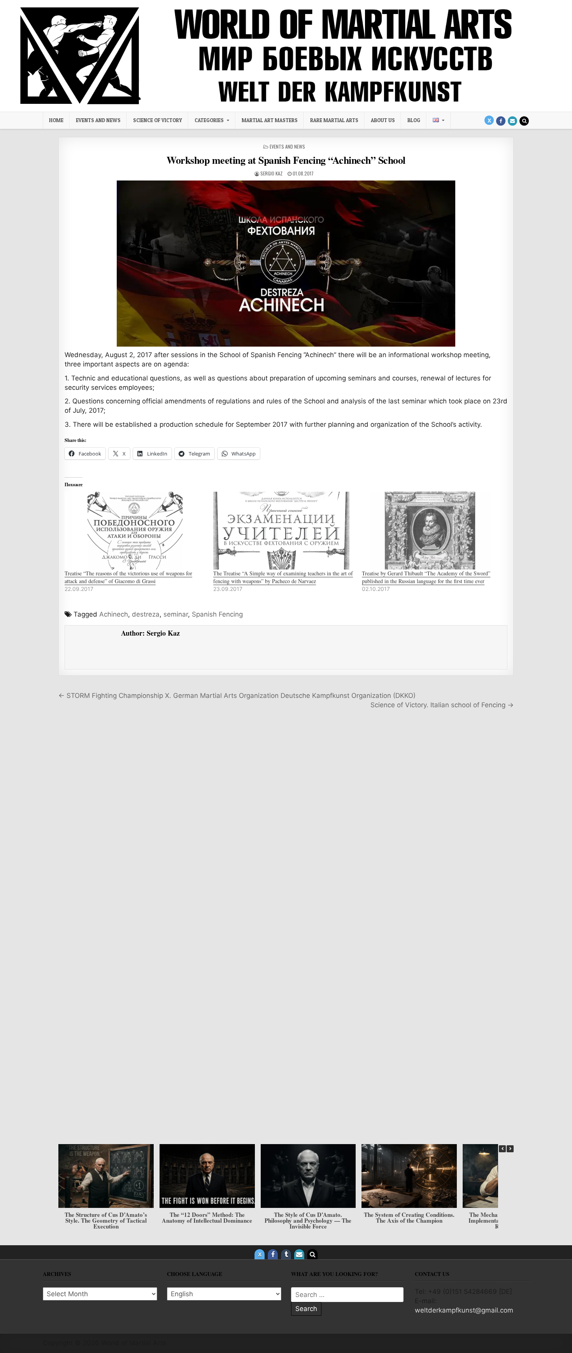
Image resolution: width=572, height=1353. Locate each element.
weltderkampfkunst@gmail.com (464, 1310)
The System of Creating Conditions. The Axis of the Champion (409, 1217)
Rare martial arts (334, 120)
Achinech (113, 614)
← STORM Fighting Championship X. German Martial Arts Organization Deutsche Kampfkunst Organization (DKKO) (237, 695)
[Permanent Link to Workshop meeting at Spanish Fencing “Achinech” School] (286, 264)
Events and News (98, 120)
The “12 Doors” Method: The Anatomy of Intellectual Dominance (207, 1217)
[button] (510, 1148)
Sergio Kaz (271, 173)
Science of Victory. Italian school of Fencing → (442, 705)
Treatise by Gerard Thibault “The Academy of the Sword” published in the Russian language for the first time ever (426, 577)
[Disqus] (286, 824)
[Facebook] (500, 121)
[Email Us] (512, 121)
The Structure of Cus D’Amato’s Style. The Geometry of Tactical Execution (106, 1220)
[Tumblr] (286, 1254)
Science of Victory (157, 120)
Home (56, 120)
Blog (413, 120)
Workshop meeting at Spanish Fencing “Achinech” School (286, 159)
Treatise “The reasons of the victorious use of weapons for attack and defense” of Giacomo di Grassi (128, 577)
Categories (209, 120)
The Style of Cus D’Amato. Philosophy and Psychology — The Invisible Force (308, 1220)
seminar (175, 614)
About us (383, 120)
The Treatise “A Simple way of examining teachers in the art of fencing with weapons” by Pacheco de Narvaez (283, 577)
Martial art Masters (270, 120)
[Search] (524, 121)
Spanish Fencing (217, 614)
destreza (146, 614)
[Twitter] (489, 120)
